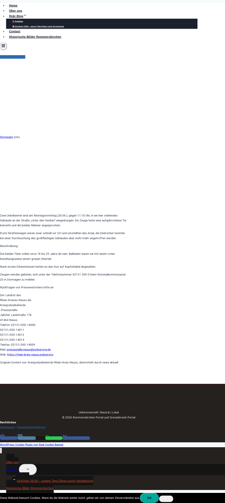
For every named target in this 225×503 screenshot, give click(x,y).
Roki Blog (12, 470)
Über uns (15, 10)
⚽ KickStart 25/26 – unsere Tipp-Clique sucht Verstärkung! (38, 26)
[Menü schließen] (1, 451)
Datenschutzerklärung (31, 427)
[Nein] (166, 498)
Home (13, 5)
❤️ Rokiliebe (17, 21)
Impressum (7, 427)
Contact (14, 31)
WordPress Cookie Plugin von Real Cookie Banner (32, 444)
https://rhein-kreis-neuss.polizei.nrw (30, 354)
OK (149, 497)
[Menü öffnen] (3, 46)
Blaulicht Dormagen (12, 57)
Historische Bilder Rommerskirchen (35, 36)
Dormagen (6, 137)
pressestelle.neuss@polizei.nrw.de (29, 349)
